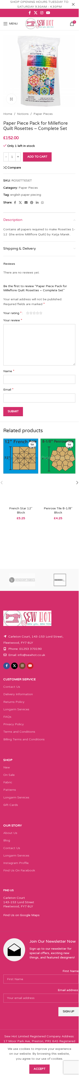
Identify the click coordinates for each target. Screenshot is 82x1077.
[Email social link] (26, 203)
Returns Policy (13, 702)
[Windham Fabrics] (22, 580)
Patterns (9, 790)
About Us (10, 833)
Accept (39, 1069)
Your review (12, 320)
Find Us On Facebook (19, 870)
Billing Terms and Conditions (24, 739)
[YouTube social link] (48, 12)
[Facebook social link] (29, 12)
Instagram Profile (16, 863)
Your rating (12, 313)
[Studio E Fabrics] (60, 580)
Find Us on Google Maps (21, 915)
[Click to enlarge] (11, 99)
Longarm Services (16, 709)
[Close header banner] (73, 4)
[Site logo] (39, 23)
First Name (71, 971)
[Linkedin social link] (37, 203)
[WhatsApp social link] (42, 203)
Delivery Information (18, 694)
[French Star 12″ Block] (20, 471)
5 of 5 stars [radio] (40, 313)
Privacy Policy (13, 724)
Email (8, 389)
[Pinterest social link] (32, 203)
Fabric (7, 782)
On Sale (9, 775)
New (6, 767)
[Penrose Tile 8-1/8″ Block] (57, 471)
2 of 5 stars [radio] (31, 313)
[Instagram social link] (42, 12)
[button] (77, 482)
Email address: (68, 990)
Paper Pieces (43, 114)
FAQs (7, 717)
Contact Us (11, 687)
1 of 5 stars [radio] (27, 313)
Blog (6, 840)
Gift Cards (10, 805)
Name (8, 371)
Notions (23, 114)
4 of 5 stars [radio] (37, 313)
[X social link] (35, 12)
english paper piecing (25, 195)
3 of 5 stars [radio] (34, 313)
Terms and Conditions (19, 732)
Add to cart (37, 156)
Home (7, 114)
